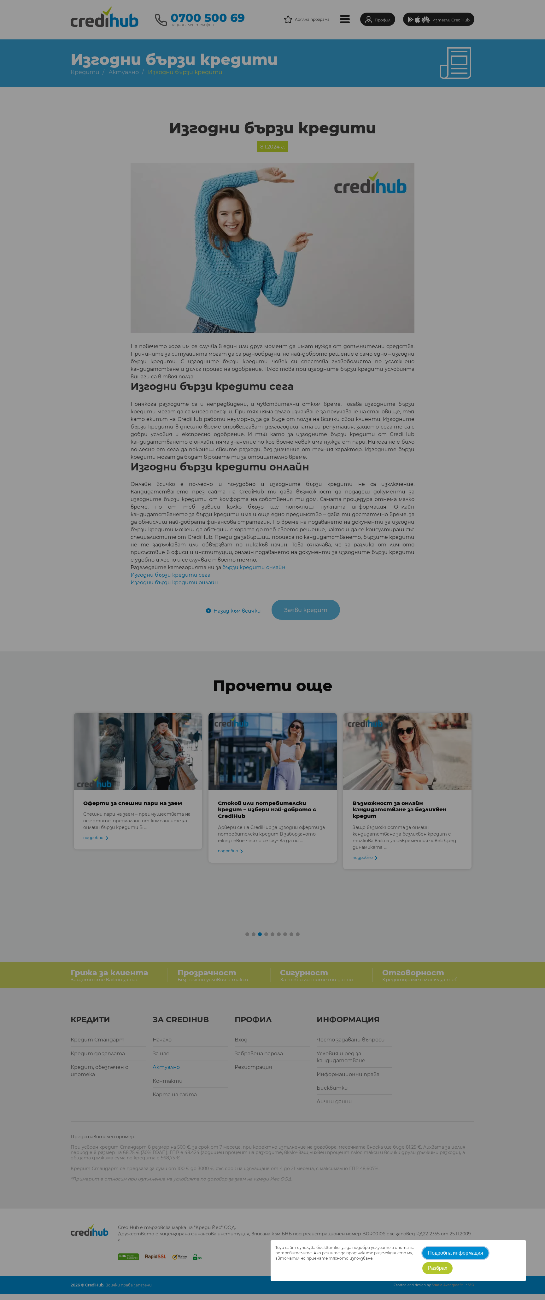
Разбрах (437, 1268)
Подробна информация (455, 1253)
